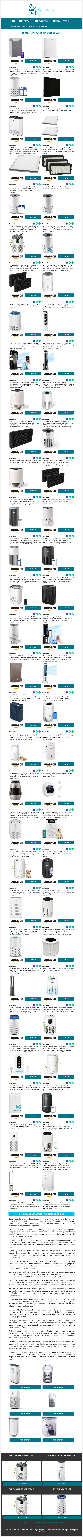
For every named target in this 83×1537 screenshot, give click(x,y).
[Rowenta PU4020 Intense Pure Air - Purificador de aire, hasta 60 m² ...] (25, 1427)
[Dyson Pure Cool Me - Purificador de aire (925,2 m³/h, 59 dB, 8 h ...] (58, 1374)
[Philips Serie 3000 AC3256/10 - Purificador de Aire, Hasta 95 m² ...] (25, 1374)
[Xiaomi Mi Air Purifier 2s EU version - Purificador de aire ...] (25, 1400)
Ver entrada (25, 1387)
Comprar (33, 61)
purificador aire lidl (61, 1489)
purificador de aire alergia (22, 1455)
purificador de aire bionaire (61, 1455)
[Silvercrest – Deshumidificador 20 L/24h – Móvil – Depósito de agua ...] (58, 1427)
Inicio (13, 21)
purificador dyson (18, 26)
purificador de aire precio (21, 1489)
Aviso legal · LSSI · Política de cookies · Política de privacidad (41, 1523)
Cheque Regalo (24, 21)
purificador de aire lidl (38, 26)
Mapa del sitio (41, 1526)
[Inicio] (41, 17)
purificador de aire (42, 21)
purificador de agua (61, 21)
